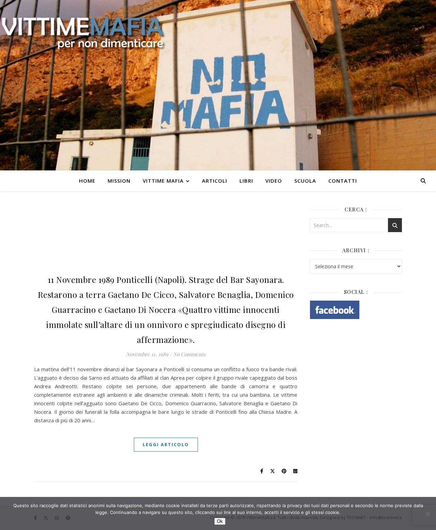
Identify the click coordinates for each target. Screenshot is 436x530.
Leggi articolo (166, 444)
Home (87, 180)
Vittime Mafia (163, 180)
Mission (119, 180)
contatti (342, 180)
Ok (220, 521)
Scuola (305, 180)
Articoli (214, 180)
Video (273, 180)
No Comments (189, 354)
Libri (246, 180)
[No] (427, 513)
